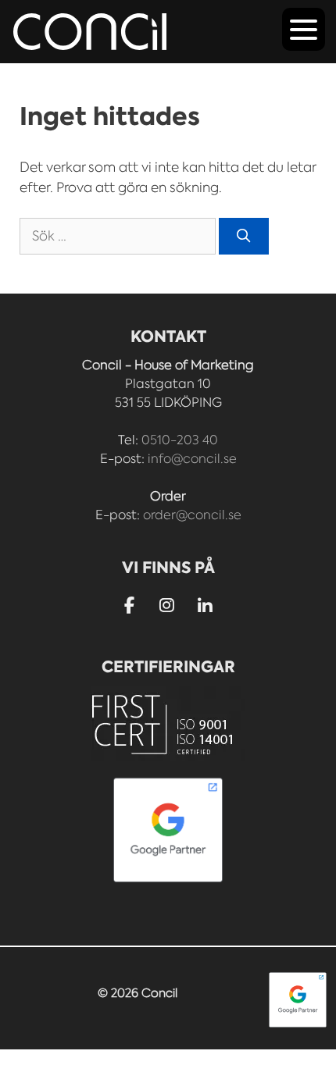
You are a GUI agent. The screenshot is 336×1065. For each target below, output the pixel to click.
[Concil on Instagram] (167, 605)
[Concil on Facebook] (129, 605)
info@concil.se (192, 459)
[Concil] (89, 31)
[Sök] (244, 236)
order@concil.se (192, 515)
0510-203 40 (179, 440)
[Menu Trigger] (303, 29)
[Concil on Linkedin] (205, 606)
